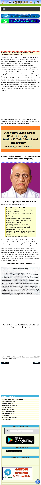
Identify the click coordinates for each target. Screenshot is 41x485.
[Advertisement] (20, 37)
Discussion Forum (7, 419)
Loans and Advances (7, 403)
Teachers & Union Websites (9, 417)
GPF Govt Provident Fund (8, 401)
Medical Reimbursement (8, 411)
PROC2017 (12, 358)
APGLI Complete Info (7, 407)
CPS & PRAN (5, 415)
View (13, 327)
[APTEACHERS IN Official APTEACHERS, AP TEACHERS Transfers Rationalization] (20, 3)
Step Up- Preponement (8, 409)
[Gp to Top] (37, 481)
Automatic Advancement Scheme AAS (12, 399)
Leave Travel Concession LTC (10, 405)
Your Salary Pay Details (8, 413)
